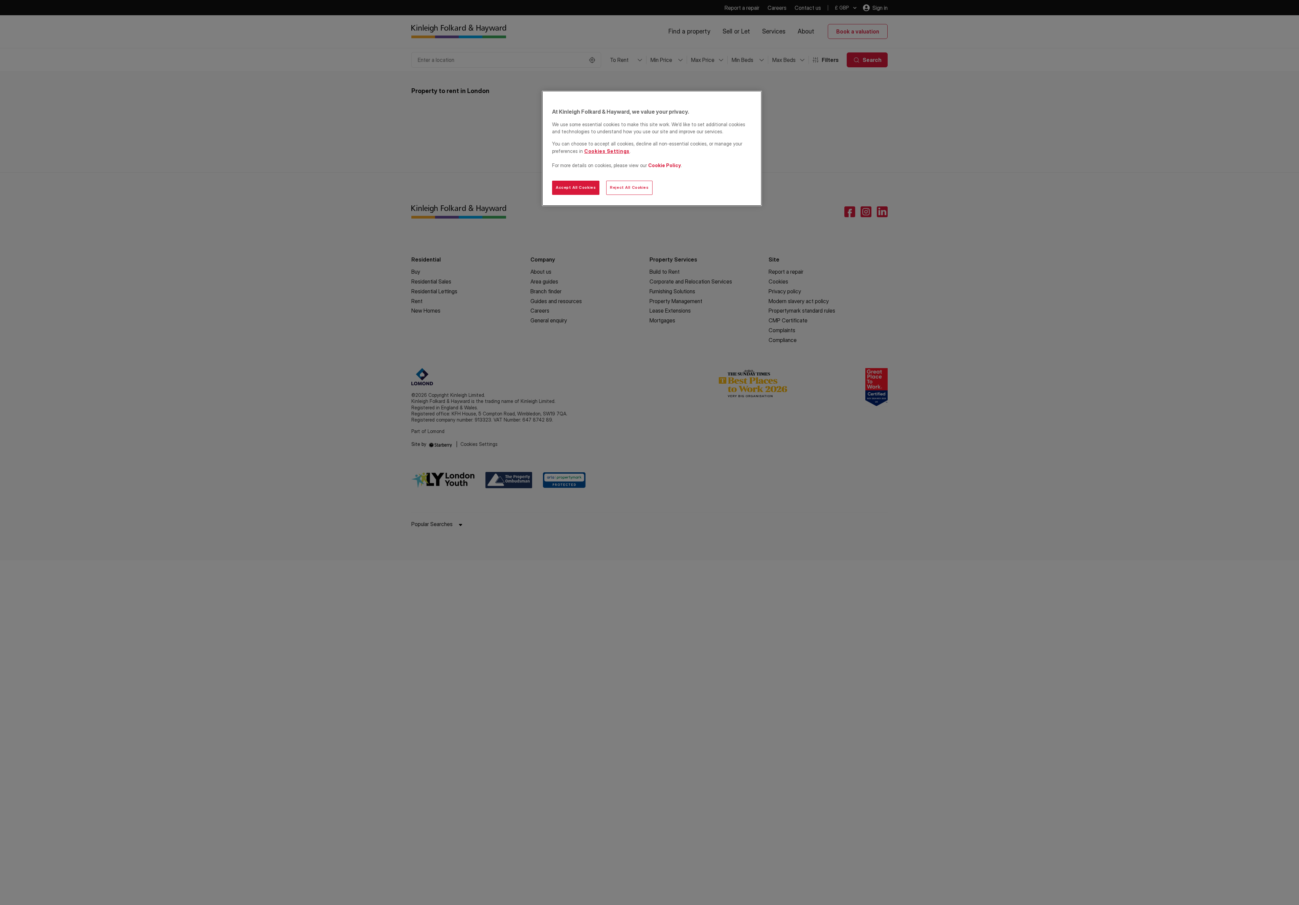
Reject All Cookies (629, 187)
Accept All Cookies (576, 187)
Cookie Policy (664, 165)
